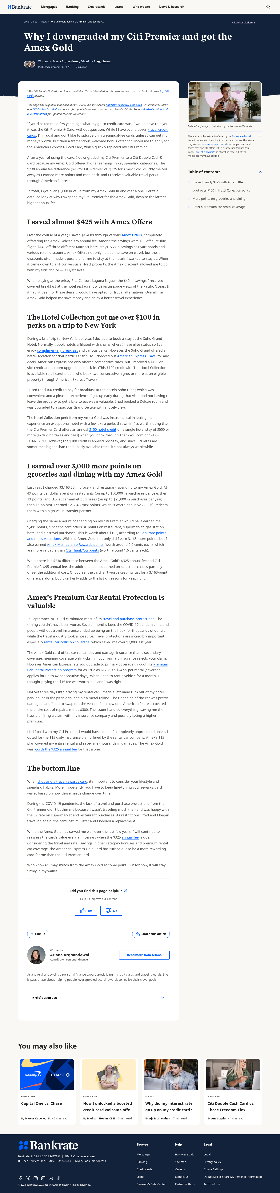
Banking (142, 1162)
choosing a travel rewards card (62, 781)
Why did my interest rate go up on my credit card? (169, 1106)
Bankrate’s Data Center (151, 1184)
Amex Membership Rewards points (75, 544)
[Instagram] (35, 1178)
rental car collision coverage (67, 642)
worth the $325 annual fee (55, 749)
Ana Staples (219, 1118)
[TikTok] (58, 1178)
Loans (140, 1177)
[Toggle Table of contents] (260, 171)
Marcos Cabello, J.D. (38, 1118)
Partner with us (185, 1184)
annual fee (130, 837)
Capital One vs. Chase (41, 1103)
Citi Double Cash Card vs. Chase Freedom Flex (230, 1106)
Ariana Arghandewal (65, 61)
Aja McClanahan (159, 1118)
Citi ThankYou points (82, 550)
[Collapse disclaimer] (260, 136)
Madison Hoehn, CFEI (101, 1118)
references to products (214, 144)
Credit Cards (30, 21)
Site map (180, 1162)
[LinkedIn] (43, 1178)
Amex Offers (132, 235)
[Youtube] (51, 1178)
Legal (207, 1154)
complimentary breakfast (57, 350)
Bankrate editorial (241, 136)
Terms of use (212, 1184)
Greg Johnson (102, 61)
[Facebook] (20, 1178)
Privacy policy (212, 1162)
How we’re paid (184, 1154)
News (44, 21)
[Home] (19, 7)
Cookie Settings (213, 1169)
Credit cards (144, 1169)
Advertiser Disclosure (243, 22)
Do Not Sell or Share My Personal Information (233, 1177)
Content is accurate (204, 152)
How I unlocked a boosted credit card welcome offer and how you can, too (107, 1110)
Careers (180, 1169)
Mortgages (144, 1154)
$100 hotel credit (102, 429)
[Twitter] (28, 1178)
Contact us (182, 1177)
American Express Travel (137, 356)
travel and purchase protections (128, 619)
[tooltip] (125, 891)
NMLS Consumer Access (80, 1156)
